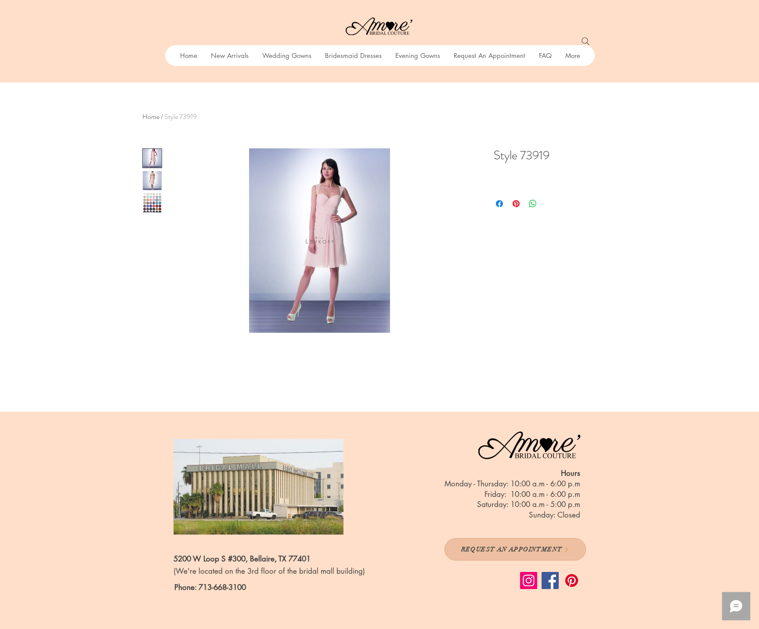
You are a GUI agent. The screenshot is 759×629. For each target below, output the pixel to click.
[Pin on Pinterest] (516, 203)
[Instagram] (528, 580)
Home (150, 116)
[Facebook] (550, 580)
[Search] (585, 41)
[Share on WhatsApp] (533, 203)
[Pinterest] (571, 580)
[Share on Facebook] (499, 203)
